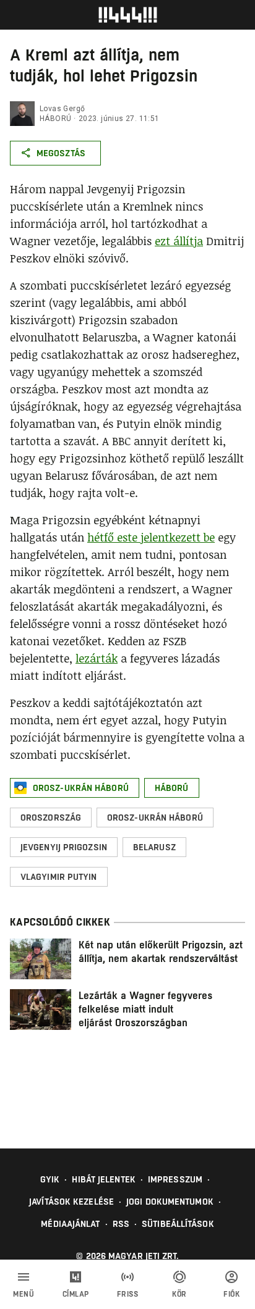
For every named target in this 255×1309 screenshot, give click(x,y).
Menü (23, 1294)
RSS (121, 1224)
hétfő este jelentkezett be (151, 537)
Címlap (76, 1294)
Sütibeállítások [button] (178, 1224)
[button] (74, 788)
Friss (128, 1294)
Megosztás (61, 153)
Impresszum (175, 1179)
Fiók (231, 1294)
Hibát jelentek (103, 1179)
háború (55, 118)
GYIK (49, 1179)
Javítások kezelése (71, 1202)
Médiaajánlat (70, 1224)
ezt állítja (179, 240)
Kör (179, 1294)
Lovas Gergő (62, 108)
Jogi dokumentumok (170, 1202)
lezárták (97, 658)
